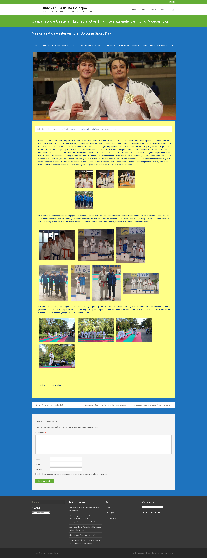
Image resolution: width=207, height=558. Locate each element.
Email (38, 464)
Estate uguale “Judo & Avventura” (82, 535)
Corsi (143, 10)
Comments (111, 518)
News (85, 129)
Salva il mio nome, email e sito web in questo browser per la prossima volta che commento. (73, 474)
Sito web (38, 469)
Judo (80, 129)
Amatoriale (68, 129)
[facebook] (170, 3)
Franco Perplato (110, 129)
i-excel (159, 553)
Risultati (91, 129)
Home (134, 10)
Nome (38, 459)
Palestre (153, 10)
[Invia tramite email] (47, 388)
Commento (40, 432)
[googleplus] (173, 3)
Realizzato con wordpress (142, 553)
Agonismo (59, 129)
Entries (109, 513)
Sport (97, 129)
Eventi (75, 129)
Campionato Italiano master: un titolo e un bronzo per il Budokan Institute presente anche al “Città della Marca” (129, 405)
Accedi (107, 508)
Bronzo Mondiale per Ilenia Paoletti (48, 405)
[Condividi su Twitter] (43, 388)
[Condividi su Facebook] (39, 388)
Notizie (164, 10)
